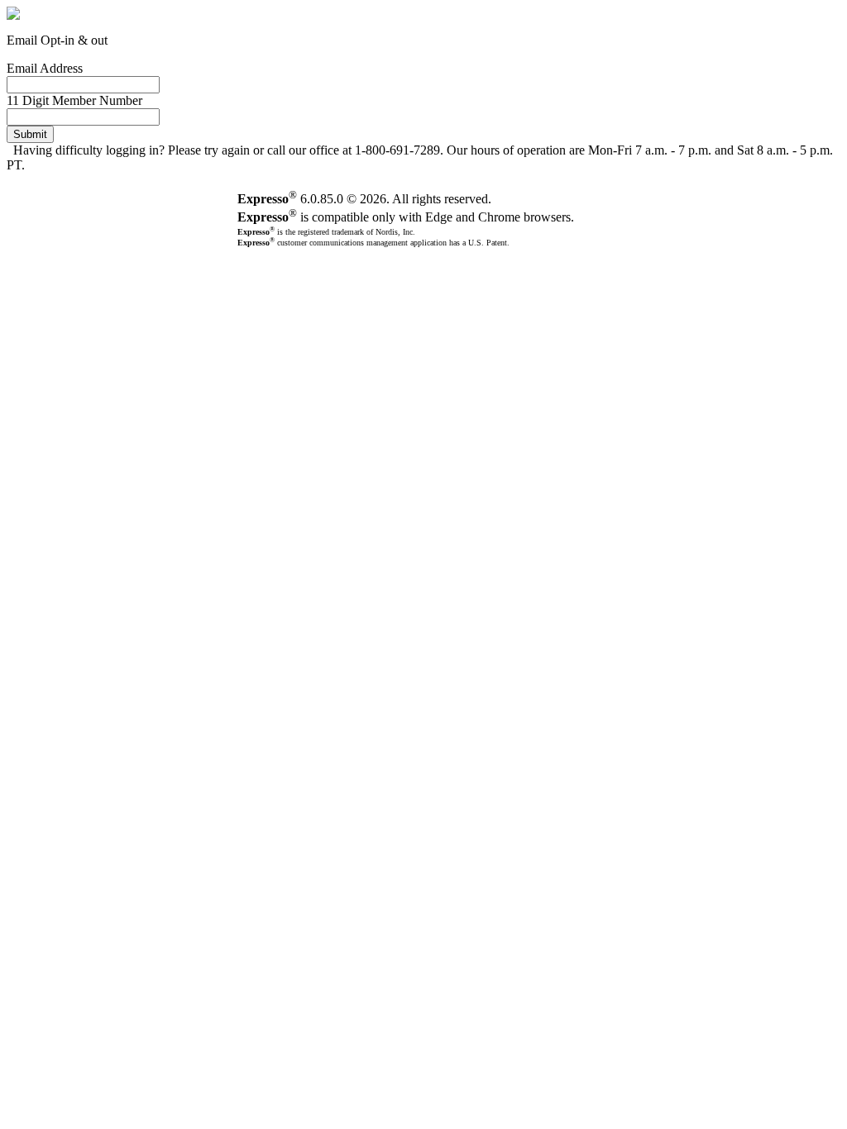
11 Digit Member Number (74, 100)
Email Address (45, 68)
